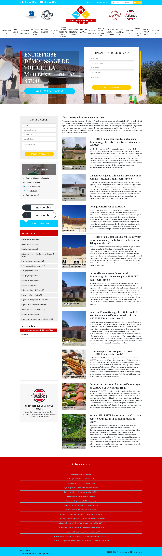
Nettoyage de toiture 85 (129, 31)
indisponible (29, 2)
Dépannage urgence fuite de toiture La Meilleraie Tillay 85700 (81, 514)
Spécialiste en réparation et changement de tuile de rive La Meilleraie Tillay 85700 (81, 541)
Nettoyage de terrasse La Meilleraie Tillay (81, 479)
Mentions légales (136, 552)
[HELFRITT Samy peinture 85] (81, 15)
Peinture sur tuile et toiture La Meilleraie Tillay (81, 510)
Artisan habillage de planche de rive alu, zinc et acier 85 (63, 32)
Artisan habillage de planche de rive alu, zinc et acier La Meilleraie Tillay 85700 (81, 536)
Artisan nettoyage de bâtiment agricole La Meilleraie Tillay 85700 (81, 523)
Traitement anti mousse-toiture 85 (110, 32)
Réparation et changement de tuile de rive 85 (73, 32)
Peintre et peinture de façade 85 (138, 32)
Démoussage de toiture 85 (6, 31)
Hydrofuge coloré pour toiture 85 (146, 32)
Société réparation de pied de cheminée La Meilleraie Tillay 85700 (81, 527)
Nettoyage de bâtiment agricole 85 (35, 32)
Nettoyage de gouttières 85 (120, 32)
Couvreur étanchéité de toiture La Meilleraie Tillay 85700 (81, 532)
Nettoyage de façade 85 (156, 31)
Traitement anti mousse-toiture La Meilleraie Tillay (81, 505)
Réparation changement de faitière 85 (24, 31)
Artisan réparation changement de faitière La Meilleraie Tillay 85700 (81, 518)
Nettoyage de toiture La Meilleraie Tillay (81, 496)
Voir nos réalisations (50, 91)
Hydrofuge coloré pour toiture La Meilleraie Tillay (81, 488)
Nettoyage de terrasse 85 (83, 32)
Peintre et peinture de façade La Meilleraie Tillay (81, 492)
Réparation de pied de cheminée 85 (44, 32)
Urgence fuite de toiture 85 (16, 32)
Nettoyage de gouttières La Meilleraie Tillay (81, 501)
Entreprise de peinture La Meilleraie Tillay (81, 474)
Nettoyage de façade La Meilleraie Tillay (81, 483)
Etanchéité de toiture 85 (54, 31)
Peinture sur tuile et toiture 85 (101, 32)
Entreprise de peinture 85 (92, 31)
